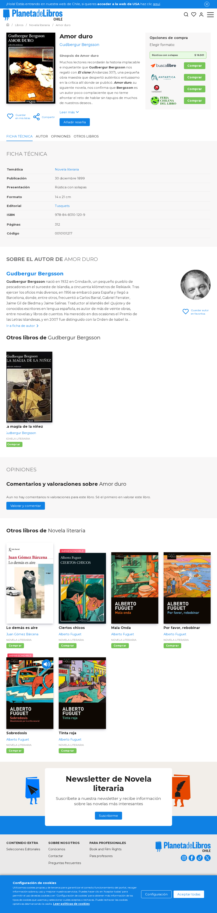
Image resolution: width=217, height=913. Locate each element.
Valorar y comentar (25, 506)
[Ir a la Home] (7, 25)
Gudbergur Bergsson (35, 274)
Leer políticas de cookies (71, 903)
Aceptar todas (188, 894)
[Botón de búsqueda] (186, 15)
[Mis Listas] (192, 14)
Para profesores (101, 856)
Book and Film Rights (105, 849)
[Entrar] (200, 14)
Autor (42, 136)
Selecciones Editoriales (23, 849)
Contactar (55, 856)
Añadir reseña (75, 122)
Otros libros (86, 136)
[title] (183, 846)
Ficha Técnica (19, 136)
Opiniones (61, 136)
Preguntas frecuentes (64, 863)
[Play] (46, 664)
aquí (156, 4)
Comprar (194, 66)
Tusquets (62, 206)
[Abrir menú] (210, 14)
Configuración (156, 894)
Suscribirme (108, 816)
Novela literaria (67, 169)
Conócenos (56, 849)
